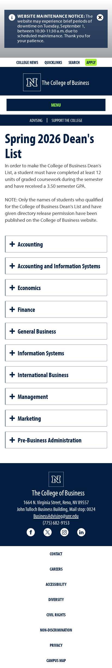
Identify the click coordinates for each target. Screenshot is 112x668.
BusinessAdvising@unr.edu (56, 515)
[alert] (56, 29)
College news (27, 62)
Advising (36, 120)
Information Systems (41, 353)
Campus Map (56, 660)
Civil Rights (56, 614)
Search (74, 62)
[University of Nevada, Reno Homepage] (56, 479)
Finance (26, 309)
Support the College (67, 120)
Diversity (56, 599)
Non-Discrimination (56, 630)
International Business (43, 375)
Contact (56, 553)
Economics (29, 288)
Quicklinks (53, 62)
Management (33, 396)
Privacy (56, 645)
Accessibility (56, 584)
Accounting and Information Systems (59, 266)
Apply (90, 62)
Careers (56, 569)
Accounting (30, 244)
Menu (56, 105)
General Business (37, 331)
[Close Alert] (100, 17)
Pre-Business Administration (50, 440)
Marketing (29, 418)
